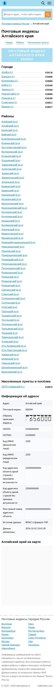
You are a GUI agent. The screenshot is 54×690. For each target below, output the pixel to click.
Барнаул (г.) (8, 76)
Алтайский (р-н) (10, 126)
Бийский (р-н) (9, 134)
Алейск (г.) (7, 72)
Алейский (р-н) (10, 121)
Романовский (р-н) (12, 281)
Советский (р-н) (10, 294)
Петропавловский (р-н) (14, 264)
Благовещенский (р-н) (14, 139)
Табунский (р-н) (10, 311)
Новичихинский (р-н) (13, 247)
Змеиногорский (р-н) (13, 177)
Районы (20, 42)
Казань (5, 634)
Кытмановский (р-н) (12, 225)
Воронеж (6, 627)
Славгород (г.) (9, 102)
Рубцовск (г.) (8, 98)
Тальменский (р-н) (12, 315)
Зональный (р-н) (11, 182)
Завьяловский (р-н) (12, 165)
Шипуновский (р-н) (12, 372)
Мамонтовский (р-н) (12, 233)
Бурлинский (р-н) (11, 143)
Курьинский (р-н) (11, 221)
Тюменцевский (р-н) (13, 337)
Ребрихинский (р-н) (12, 272)
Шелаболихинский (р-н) (14, 367)
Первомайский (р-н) (13, 259)
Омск (31, 624)
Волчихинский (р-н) (12, 152)
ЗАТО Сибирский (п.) (13, 386)
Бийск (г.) (6, 85)
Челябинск (33, 645)
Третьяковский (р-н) (12, 328)
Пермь (31, 627)
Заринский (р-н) (10, 173)
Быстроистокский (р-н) (14, 147)
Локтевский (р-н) (11, 229)
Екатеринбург (9, 631)
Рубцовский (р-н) (11, 285)
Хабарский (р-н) (10, 354)
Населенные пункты (38, 42)
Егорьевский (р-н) (11, 156)
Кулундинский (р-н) (12, 216)
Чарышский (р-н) (11, 363)
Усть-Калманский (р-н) (14, 346)
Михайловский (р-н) (12, 238)
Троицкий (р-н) (10, 333)
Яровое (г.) (7, 106)
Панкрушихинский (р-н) (14, 255)
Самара (32, 634)
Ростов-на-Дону (36, 631)
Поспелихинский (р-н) (14, 268)
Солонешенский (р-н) (13, 298)
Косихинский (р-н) (11, 199)
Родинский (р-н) (10, 277)
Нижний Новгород (11, 645)
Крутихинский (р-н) (12, 212)
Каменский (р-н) (10, 190)
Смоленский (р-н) (11, 290)
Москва (5, 641)
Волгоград (7, 624)
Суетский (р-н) (9, 307)
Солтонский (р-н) (11, 303)
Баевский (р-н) (10, 130)
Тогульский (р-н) (10, 320)
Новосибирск (8, 648)
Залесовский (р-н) (11, 169)
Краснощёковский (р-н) (14, 208)
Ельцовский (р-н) (11, 160)
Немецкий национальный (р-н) (18, 242)
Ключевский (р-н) (11, 195)
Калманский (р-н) (11, 186)
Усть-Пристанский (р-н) (14, 350)
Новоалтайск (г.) (10, 94)
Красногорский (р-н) (13, 203)
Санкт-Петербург (37, 638)
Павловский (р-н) (11, 251)
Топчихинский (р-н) (12, 324)
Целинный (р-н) (10, 359)
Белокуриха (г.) (10, 81)
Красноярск (8, 638)
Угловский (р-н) (10, 341)
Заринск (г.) (8, 89)
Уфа (30, 641)
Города (9, 42)
